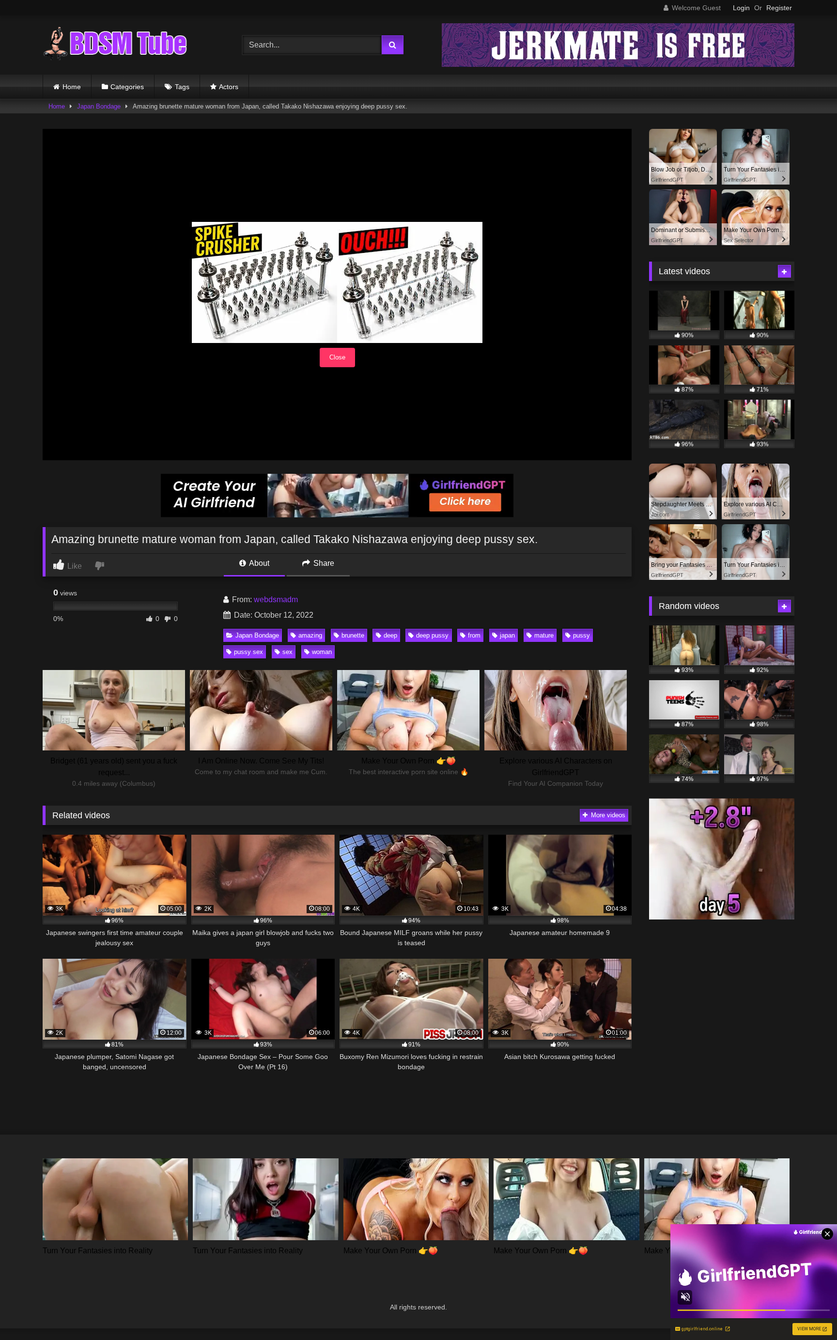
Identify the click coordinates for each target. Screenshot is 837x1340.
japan (507, 635)
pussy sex (248, 651)
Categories (127, 87)
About (258, 563)
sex (287, 651)
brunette (352, 635)
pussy (581, 635)
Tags (182, 87)
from (474, 635)
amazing (310, 635)
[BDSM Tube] (115, 45)
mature (544, 635)
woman (322, 651)
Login (741, 8)
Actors (228, 87)
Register (779, 8)
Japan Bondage (99, 106)
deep (390, 635)
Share (322, 563)
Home (71, 87)
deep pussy (432, 635)
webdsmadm (276, 599)
